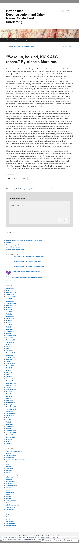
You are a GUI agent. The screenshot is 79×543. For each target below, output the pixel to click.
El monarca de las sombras (14, 462)
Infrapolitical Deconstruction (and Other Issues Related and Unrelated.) (25, 16)
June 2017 (9, 370)
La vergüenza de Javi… (19, 261)
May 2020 (9, 312)
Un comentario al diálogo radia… (32, 277)
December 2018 (11, 336)
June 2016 (9, 394)
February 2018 (10, 353)
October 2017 (10, 361)
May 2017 (9, 372)
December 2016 (11, 383)
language (9, 483)
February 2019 (10, 331)
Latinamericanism (11, 485)
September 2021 (11, 297)
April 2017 (9, 374)
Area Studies (10, 457)
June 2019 (9, 323)
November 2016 (11, 385)
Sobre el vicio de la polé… (35, 261)
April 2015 (9, 422)
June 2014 (9, 441)
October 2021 (10, 295)
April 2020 (9, 314)
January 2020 (10, 316)
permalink (52, 189)
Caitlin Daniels (16, 271)
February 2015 (10, 426)
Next (71, 46)
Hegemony (9, 468)
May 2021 (9, 299)
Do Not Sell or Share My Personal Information (47, 536)
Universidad (10, 509)
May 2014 (9, 443)
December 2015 (11, 407)
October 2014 (10, 435)
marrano (8, 490)
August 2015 (10, 415)
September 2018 (11, 340)
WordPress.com (11, 525)
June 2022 (9, 290)
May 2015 (9, 420)
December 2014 (11, 431)
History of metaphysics (13, 475)
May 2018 (9, 346)
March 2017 (9, 377)
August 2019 (10, 318)
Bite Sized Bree (16, 277)
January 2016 (10, 405)
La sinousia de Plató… (18, 256)
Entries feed (10, 521)
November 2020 (11, 305)
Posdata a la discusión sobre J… (37, 266)
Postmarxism (10, 503)
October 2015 (10, 411)
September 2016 (11, 390)
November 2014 (11, 433)
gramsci (8, 466)
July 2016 (9, 392)
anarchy (8, 453)
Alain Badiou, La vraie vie (14, 451)
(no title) (8, 243)
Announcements (11, 455)
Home (8, 40)
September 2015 (11, 413)
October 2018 (10, 338)
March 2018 (9, 351)
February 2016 (10, 402)
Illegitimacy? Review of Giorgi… (36, 256)
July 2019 (9, 320)
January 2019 (10, 333)
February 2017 (10, 379)
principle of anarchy (12, 505)
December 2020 (11, 303)
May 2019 (9, 325)
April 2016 (9, 398)
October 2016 (10, 387)
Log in (8, 519)
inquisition (9, 479)
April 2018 (9, 348)
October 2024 (10, 288)
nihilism (8, 496)
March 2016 (9, 400)
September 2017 (11, 364)
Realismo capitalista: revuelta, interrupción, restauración (24, 240)
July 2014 (9, 439)
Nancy (8, 494)
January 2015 (10, 428)
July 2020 (9, 307)
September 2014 (11, 437)
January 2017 (10, 381)
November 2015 (11, 409)
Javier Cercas (10, 481)
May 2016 (9, 396)
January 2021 (10, 301)
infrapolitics (10, 477)
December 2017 (11, 357)
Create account (10, 517)
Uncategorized (24, 189)
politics (8, 498)
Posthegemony (11, 501)
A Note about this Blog (20, 40)
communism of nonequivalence (16, 460)
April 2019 (9, 327)
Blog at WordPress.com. (26, 536)
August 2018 (10, 342)
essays (8, 464)
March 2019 (9, 329)
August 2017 (10, 366)
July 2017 (9, 368)
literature (9, 488)
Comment (63, 220)
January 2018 (10, 355)
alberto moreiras (29, 46)
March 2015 (9, 424)
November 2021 (11, 292)
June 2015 (9, 418)
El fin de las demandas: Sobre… (31, 271)
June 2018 (9, 344)
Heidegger (9, 470)
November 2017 (11, 359)
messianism (10, 492)
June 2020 (9, 310)
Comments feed (11, 523)
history (8, 473)
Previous (63, 46)
